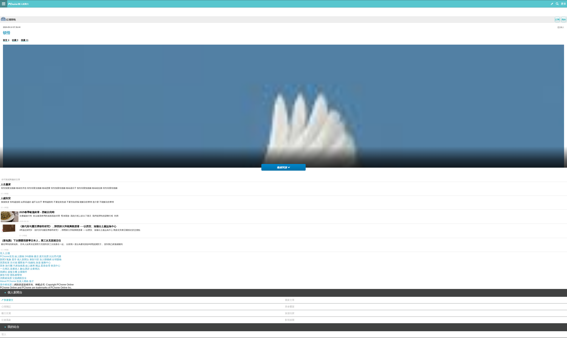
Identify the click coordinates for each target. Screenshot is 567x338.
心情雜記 (6, 306)
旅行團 (8, 265)
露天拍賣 (44, 256)
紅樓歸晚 (11, 19)
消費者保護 (6, 278)
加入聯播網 (45, 259)
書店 (36, 256)
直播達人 (14, 269)
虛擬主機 (12, 272)
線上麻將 (30, 265)
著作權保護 (6, 284)
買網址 (3, 272)
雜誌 (37, 265)
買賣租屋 (4, 262)
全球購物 (56, 259)
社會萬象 (6, 320)
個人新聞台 (23, 259)
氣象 (8, 259)
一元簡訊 (4, 269)
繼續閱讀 (282, 167)
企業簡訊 (35, 269)
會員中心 (55, 265)
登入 (2, 253)
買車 (2, 265)
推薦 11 (24, 40)
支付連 (13, 262)
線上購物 (19, 256)
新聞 (2, 259)
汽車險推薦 (19, 265)
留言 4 (6, 40)
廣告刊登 (34, 259)
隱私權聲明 (16, 275)
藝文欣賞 (6, 313)
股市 (14, 259)
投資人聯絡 (22, 281)
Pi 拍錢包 (30, 262)
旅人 (562, 27)
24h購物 (29, 256)
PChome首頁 (7, 256)
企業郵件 (22, 272)
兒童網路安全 (19, 278)
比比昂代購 (55, 256)
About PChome (8, 281)
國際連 (21, 262)
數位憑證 (25, 269)
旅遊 (38, 262)
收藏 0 (15, 40)
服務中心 (46, 262)
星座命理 (45, 265)
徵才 (31, 281)
